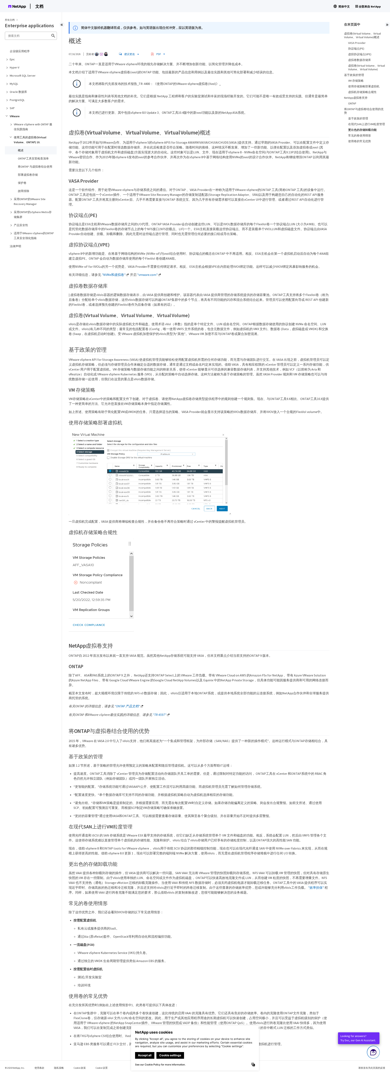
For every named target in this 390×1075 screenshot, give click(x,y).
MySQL (14, 84)
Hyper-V (14, 67)
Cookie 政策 (80, 1067)
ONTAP (352, 103)
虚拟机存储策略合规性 (362, 92)
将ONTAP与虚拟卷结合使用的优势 (364, 111)
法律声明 (15, 246)
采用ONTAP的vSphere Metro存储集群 (33, 214)
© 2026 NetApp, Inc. (15, 1067)
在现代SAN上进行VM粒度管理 (366, 124)
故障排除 (23, 191)
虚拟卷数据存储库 (359, 60)
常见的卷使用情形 (359, 135)
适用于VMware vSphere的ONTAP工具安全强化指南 (34, 235)
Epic (12, 59)
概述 (21, 150)
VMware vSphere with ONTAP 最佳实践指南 (33, 126)
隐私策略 (59, 1067)
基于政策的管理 (354, 75)
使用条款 (39, 1067)
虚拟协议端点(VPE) (359, 54)
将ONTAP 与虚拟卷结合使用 (35, 166)
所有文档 (10, 19)
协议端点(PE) (356, 48)
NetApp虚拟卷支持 (355, 98)
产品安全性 (21, 225)
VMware (15, 116)
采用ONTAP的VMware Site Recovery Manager (30, 201)
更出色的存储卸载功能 (362, 130)
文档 (39, 6)
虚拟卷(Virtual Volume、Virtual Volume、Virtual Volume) (366, 67)
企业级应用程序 (20, 51)
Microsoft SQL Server (23, 75)
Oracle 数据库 (18, 92)
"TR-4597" (159, 715)
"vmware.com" (147, 275)
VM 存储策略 (356, 80)
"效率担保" (316, 887)
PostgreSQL (17, 100)
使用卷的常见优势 (359, 141)
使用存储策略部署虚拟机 (363, 86)
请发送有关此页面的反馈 (371, 1067)
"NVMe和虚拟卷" (114, 275)
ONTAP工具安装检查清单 (33, 158)
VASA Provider (357, 43)
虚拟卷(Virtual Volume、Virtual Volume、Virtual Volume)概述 (362, 35)
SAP (12, 108)
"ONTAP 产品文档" (127, 706)
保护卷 (22, 183)
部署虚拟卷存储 (28, 175)
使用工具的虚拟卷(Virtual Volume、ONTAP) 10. (30, 139)
